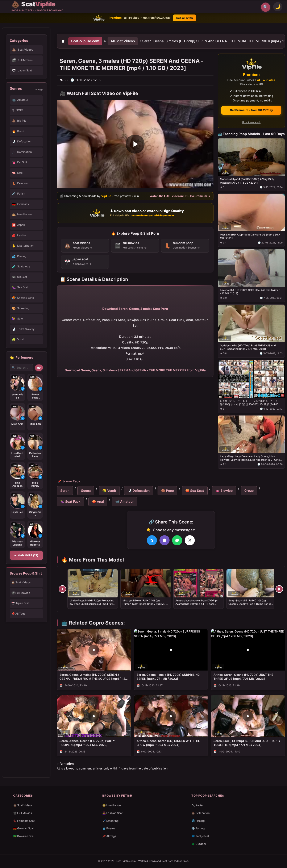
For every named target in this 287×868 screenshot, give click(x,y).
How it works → (251, 122)
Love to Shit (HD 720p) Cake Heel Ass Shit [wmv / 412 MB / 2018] (249, 291)
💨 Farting (198, 828)
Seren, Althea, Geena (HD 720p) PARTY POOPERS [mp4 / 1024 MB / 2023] (87, 743)
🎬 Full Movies (20, 592)
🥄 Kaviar (197, 805)
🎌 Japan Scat (20, 603)
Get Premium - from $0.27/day (251, 110)
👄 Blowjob (224, 491)
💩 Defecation (200, 813)
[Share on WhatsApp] (177, 540)
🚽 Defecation (139, 491)
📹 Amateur (124, 502)
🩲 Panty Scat (200, 836)
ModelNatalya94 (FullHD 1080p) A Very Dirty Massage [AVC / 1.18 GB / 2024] (247, 181)
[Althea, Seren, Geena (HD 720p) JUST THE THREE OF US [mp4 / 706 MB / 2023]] (248, 650)
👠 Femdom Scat (24, 820)
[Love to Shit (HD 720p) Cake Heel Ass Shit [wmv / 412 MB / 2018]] (251, 268)
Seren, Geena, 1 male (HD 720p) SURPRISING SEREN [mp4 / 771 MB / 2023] (168, 676)
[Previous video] (62, 589)
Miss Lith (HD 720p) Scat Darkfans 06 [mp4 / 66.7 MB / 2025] (250, 236)
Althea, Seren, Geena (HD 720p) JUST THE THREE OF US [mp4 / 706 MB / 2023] (243, 676)
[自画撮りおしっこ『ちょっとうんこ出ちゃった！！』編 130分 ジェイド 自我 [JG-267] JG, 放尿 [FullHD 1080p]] (251, 378)
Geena (86, 491)
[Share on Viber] (164, 540)
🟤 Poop (167, 491)
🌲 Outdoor (198, 844)
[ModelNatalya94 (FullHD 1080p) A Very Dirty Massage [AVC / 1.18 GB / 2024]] (251, 157)
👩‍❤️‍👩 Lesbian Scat (112, 813)
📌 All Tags (18, 613)
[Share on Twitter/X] (190, 540)
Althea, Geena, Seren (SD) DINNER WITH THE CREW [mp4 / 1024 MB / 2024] (168, 743)
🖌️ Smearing (110, 820)
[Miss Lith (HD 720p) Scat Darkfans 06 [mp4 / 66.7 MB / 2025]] (251, 212)
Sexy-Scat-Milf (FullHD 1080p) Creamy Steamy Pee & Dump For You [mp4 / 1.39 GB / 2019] (250, 604)
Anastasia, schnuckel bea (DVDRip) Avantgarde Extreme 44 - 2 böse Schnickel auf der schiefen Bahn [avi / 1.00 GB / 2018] (198, 605)
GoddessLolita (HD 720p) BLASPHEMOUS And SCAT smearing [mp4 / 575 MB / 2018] (248, 347)
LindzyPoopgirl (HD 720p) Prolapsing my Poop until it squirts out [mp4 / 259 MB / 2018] (92, 604)
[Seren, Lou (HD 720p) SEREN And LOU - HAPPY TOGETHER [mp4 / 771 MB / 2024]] (248, 716)
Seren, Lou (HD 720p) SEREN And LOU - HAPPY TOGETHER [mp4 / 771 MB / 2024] (246, 743)
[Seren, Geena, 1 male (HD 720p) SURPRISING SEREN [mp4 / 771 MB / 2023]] (171, 650)
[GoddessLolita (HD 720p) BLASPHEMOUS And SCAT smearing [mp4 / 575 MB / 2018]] (251, 323)
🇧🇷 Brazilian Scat (23, 836)
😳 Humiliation (111, 805)
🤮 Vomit (109, 491)
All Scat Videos (123, 41)
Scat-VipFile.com (85, 41)
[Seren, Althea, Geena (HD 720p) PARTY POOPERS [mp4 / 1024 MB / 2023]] (94, 716)
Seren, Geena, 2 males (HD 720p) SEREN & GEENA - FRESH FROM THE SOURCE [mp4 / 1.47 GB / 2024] (93, 677)
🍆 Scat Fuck (70, 502)
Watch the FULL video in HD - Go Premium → (180, 195)
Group (249, 491)
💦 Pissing (198, 820)
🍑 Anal (98, 502)
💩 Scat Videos (21, 582)
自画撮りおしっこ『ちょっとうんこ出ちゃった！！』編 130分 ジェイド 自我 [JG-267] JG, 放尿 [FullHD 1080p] (250, 402)
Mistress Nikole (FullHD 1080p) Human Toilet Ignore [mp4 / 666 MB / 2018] (144, 604)
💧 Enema (108, 828)
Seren (64, 491)
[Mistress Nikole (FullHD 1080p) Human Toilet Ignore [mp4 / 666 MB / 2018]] (146, 583)
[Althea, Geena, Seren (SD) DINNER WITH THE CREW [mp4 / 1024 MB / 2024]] (171, 716)
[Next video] (279, 589)
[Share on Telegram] (152, 540)
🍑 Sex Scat (194, 491)
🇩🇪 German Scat (23, 828)
